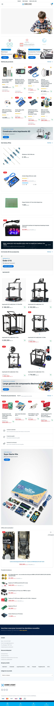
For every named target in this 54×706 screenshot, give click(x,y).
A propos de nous (5, 655)
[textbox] (6, 675)
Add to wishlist (51, 532)
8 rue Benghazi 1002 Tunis (6, 645)
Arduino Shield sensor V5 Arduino (15, 613)
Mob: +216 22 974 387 (6, 641)
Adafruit (4, 666)
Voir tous (49, 251)
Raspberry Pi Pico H (12, 606)
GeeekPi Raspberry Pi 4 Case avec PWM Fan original (19, 590)
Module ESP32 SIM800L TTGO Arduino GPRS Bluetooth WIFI (7, 81)
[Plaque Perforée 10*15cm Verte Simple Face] (11, 203)
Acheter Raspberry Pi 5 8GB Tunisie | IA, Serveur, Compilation (46, 415)
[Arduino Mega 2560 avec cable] (11, 179)
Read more (24, 88)
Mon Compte (25, 1)
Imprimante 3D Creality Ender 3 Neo (10, 371)
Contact (19, 1)
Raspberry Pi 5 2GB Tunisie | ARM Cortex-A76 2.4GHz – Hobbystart (22, 598)
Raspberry (41, 666)
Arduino (12, 666)
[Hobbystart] (27, 4)
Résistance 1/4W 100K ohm (28, 154)
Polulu (34, 666)
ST (48, 666)
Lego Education (21, 666)
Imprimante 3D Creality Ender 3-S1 (36, 304)
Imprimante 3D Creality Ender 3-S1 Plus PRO (12, 304)
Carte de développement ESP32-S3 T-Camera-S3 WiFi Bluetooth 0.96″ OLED (27, 561)
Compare (51, 535)
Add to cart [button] (13, 87)
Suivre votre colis (32, 1)
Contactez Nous (4, 653)
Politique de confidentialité (6, 659)
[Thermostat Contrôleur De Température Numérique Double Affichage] (11, 227)
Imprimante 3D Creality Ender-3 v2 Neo (37, 337)
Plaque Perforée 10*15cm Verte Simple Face (32, 202)
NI (28, 666)
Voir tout (49, 61)
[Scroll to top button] (51, 700)
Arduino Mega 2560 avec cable (29, 176)
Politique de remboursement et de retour (9, 657)
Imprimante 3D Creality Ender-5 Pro (36, 371)
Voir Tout (49, 142)
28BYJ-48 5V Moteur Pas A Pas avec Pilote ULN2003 (7, 111)
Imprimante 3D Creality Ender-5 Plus (10, 337)
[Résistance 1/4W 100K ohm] (11, 156)
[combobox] (27, 675)
